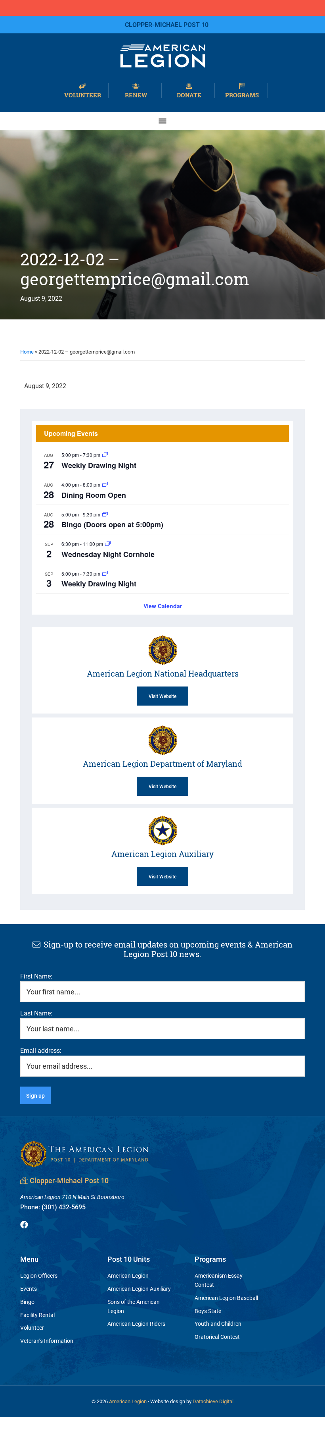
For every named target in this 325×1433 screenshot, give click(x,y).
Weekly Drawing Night (98, 465)
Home (27, 351)
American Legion (128, 1275)
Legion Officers (38, 1275)
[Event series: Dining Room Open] (105, 484)
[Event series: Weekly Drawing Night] (105, 454)
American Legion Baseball (226, 1297)
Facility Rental (37, 1315)
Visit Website (162, 696)
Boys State (208, 1311)
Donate (189, 94)
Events (28, 1288)
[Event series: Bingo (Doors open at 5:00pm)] (105, 514)
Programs (242, 94)
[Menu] (162, 121)
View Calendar (162, 606)
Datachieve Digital (213, 1401)
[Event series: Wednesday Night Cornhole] (108, 543)
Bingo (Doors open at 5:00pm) (112, 524)
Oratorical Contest (217, 1336)
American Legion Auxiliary (139, 1288)
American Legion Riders (136, 1323)
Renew (136, 94)
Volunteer (82, 94)
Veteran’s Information (46, 1340)
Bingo (27, 1301)
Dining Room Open (93, 495)
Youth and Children (218, 1323)
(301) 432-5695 (53, 1207)
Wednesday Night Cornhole (108, 554)
